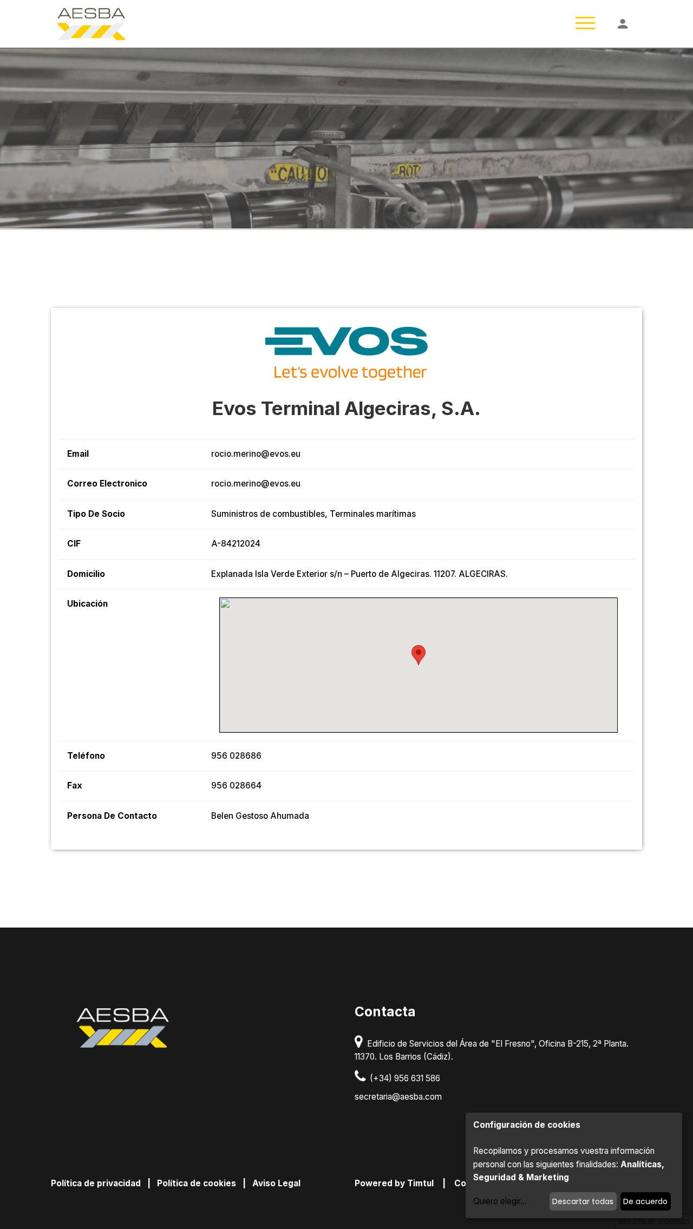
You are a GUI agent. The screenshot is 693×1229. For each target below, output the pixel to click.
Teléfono (86, 756)
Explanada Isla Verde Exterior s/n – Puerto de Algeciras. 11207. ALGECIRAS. (359, 574)
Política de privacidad (96, 1183)
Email (78, 454)
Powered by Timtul (394, 1183)
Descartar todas (582, 1201)
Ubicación (87, 604)
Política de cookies (196, 1183)
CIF (74, 543)
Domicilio (86, 574)
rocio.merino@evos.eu (255, 454)
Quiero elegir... (500, 1201)
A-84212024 (235, 543)
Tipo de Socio (96, 514)
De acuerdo (645, 1201)
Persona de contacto (112, 816)
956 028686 (236, 756)
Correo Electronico (107, 483)
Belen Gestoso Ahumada (260, 816)
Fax (74, 785)
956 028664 (236, 785)
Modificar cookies (654, 1220)
